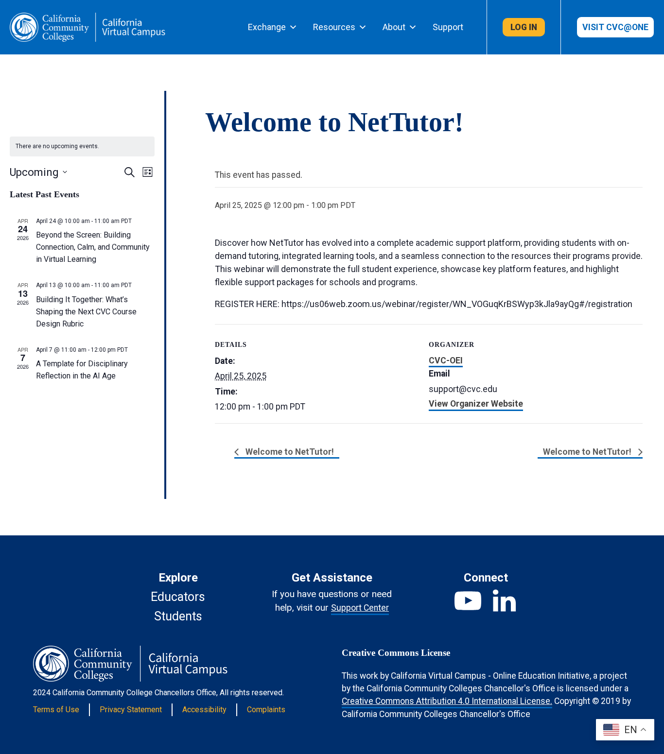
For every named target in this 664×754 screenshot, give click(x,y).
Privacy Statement (131, 709)
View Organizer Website (476, 404)
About (394, 27)
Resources (334, 27)
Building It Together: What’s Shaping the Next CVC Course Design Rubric (86, 311)
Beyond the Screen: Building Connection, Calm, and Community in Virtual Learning (93, 247)
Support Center (360, 608)
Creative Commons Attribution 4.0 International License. (447, 701)
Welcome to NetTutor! (289, 452)
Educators (178, 597)
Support (448, 27)
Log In (523, 27)
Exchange (267, 27)
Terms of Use (56, 709)
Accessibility (204, 709)
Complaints (266, 709)
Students (178, 616)
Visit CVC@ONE (615, 27)
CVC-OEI (446, 360)
